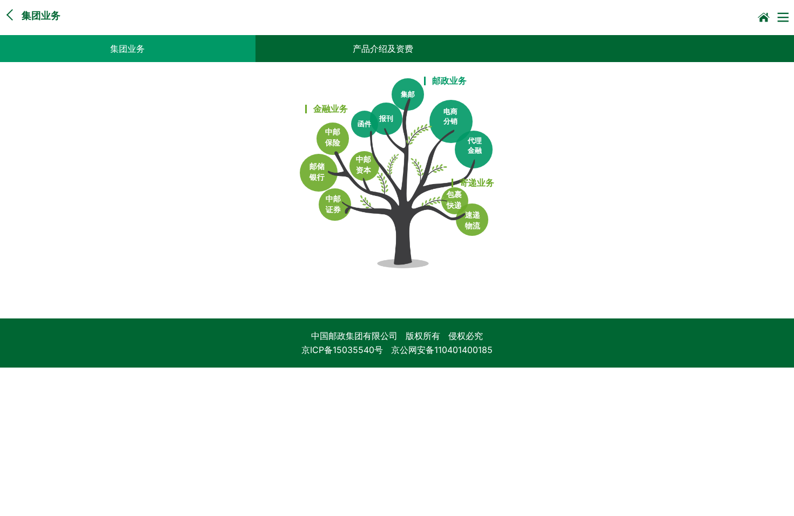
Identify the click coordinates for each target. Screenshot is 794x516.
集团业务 (127, 48)
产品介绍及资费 (383, 48)
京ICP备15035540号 (342, 349)
